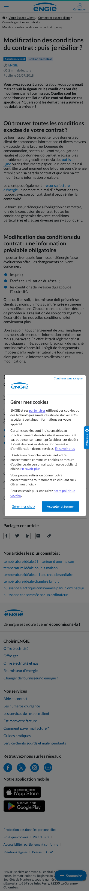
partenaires (37, 410)
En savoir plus (65, 448)
